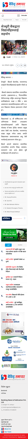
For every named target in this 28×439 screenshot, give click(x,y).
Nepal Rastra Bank (7, 19)
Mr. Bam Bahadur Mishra (12, 204)
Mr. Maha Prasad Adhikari (12, 211)
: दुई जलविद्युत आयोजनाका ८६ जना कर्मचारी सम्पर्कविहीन (14, 304)
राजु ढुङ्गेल (8, 57)
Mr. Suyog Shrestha (10, 197)
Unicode (24, 15)
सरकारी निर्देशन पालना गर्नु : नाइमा (14, 278)
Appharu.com (22, 437)
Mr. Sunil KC (8, 200)
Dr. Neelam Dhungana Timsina (14, 208)
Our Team (7, 432)
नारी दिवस (3, 393)
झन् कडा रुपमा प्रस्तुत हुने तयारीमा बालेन (14, 187)
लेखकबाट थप (14, 176)
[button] (18, 15)
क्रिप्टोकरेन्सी (4, 391)
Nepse (17, 19)
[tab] (8, 245)
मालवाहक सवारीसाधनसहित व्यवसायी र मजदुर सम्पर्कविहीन (14, 287)
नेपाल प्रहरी (24, 19)
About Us (7, 429)
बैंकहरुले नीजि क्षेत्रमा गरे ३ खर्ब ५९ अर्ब (15, 295)
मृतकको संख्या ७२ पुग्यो (15, 260)
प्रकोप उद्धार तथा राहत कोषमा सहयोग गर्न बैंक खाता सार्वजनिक (16, 251)
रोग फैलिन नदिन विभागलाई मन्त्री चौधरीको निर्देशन (15, 269)
